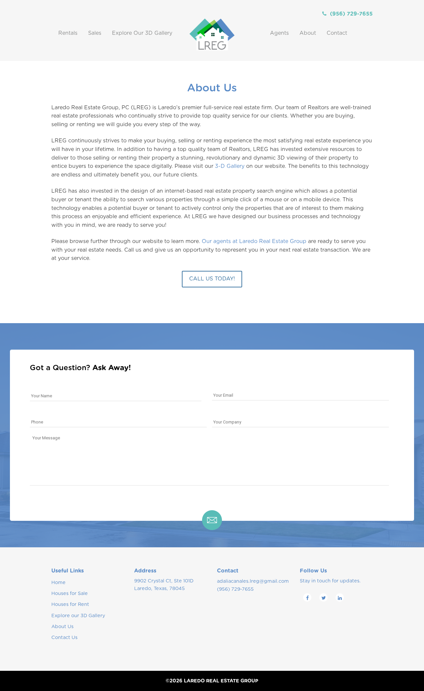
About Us (62, 626)
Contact (337, 33)
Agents (279, 33)
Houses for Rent (70, 604)
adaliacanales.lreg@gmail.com (253, 581)
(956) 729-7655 (351, 14)
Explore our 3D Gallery (78, 615)
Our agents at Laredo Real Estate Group (254, 241)
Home (58, 582)
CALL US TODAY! (212, 278)
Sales (94, 33)
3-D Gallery (229, 166)
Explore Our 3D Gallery (142, 33)
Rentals (68, 33)
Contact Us (64, 637)
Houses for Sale (69, 593)
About (307, 33)
